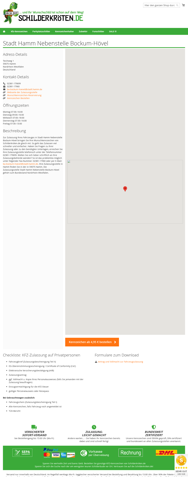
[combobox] (161, 5)
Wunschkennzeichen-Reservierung (24, 95)
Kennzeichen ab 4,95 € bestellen (90, 342)
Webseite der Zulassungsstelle (22, 92)
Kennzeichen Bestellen (18, 98)
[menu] (94, 31)
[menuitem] (19, 31)
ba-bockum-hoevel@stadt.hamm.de (24, 89)
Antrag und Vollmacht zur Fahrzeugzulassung (120, 361)
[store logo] (43, 13)
